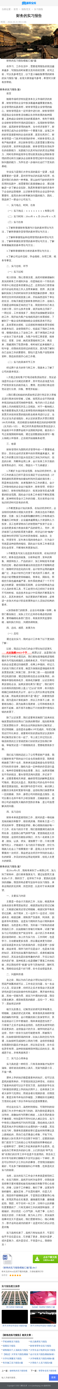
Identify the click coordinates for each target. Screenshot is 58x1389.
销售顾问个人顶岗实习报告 (15, 1350)
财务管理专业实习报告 (40, 1346)
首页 (16, 9)
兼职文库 (23, 1386)
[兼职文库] (29, 3)
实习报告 (38, 9)
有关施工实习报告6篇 (13, 1363)
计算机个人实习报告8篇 (41, 1363)
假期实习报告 (9, 1346)
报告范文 (26, 9)
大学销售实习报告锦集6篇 (42, 1358)
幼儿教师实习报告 (38, 1341)
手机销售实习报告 (11, 1341)
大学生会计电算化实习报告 (42, 1350)
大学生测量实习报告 (12, 1358)
